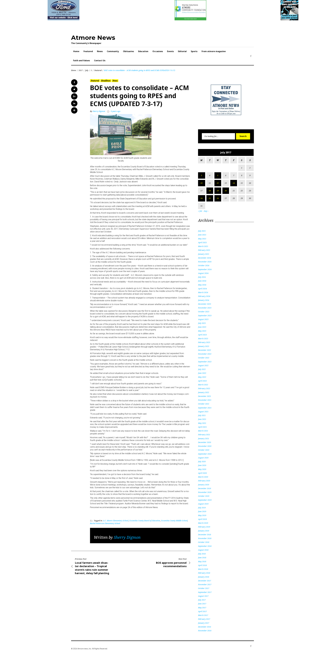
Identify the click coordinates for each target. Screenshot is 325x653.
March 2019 (203, 523)
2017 (81, 70)
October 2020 (203, 450)
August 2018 (203, 550)
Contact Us (99, 60)
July (86, 70)
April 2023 (202, 334)
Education (143, 51)
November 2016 (204, 630)
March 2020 (203, 477)
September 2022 (205, 361)
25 (210, 198)
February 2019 (204, 527)
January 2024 (203, 300)
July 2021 (202, 415)
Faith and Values (81, 60)
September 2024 (205, 269)
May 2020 (202, 469)
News (100, 51)
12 (218, 183)
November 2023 (204, 308)
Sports (194, 51)
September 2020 (205, 454)
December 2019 (204, 488)
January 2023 (203, 346)
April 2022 (202, 381)
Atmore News (93, 37)
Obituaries (128, 51)
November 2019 (204, 492)
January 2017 (203, 623)
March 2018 (203, 569)
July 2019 (202, 507)
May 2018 (202, 561)
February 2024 (204, 296)
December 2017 (204, 580)
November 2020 (204, 446)
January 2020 (203, 484)
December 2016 (204, 627)
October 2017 (203, 588)
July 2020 (202, 461)
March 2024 (203, 292)
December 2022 (204, 350)
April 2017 (202, 611)
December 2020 (204, 442)
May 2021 (202, 423)
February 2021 (204, 434)
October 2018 (203, 542)
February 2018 (204, 573)
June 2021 (202, 419)
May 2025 (202, 238)
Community (113, 51)
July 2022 (202, 369)
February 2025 (204, 250)
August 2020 (203, 457)
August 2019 (203, 504)
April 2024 (202, 288)
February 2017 (204, 619)
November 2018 (204, 538)
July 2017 (202, 600)
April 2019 (202, 519)
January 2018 (203, 577)
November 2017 (204, 584)
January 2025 (203, 254)
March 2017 (203, 615)
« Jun (200, 211)
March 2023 (203, 338)
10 (201, 183)
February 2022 (204, 388)
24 (201, 198)
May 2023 (202, 331)
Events (170, 51)
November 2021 (204, 400)
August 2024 (203, 273)
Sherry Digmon (99, 111)
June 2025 (202, 235)
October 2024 (203, 265)
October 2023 (203, 311)
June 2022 (202, 373)
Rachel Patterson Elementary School (105, 523)
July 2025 (202, 231)
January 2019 (203, 531)
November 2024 (204, 261)
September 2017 (205, 592)
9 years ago (115, 111)
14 (234, 183)
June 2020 (202, 465)
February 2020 (204, 480)
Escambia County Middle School (174, 520)
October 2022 (203, 357)
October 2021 (203, 404)
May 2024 (202, 285)
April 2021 (202, 427)
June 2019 (202, 511)
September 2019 (205, 500)
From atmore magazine (214, 51)
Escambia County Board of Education (144, 520)
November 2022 (204, 354)
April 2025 (202, 242)
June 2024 (202, 281)
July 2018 (202, 554)
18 (210, 190)
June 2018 (202, 557)
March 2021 (203, 431)
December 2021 (204, 396)
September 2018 (205, 546)
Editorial (182, 51)
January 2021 (203, 438)
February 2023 (204, 342)
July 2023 (202, 323)
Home (76, 51)
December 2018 (204, 534)
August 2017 (203, 596)
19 (218, 190)
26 (218, 198)
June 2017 (202, 603)
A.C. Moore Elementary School (115, 520)
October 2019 (203, 496)
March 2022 (203, 384)
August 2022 (203, 365)
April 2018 (202, 565)
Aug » (206, 211)
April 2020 (202, 473)
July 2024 (202, 277)
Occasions (157, 51)
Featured (88, 51)
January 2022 (203, 392)
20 (226, 190)
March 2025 (203, 246)
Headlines (105, 80)
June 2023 (202, 327)
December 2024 (204, 258)
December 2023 (204, 304)
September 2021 (205, 408)
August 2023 (203, 319)
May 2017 (202, 607)
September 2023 (205, 315)
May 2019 (202, 515)
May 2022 (202, 377)
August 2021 (203, 411)
